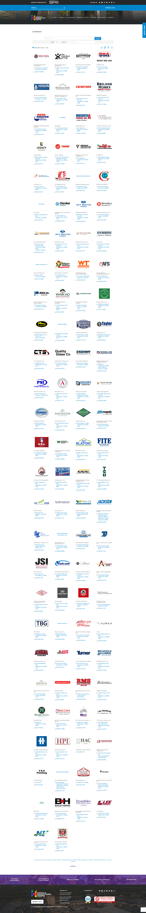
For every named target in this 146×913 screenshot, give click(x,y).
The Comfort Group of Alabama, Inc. (60, 65)
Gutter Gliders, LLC (59, 661)
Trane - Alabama (59, 155)
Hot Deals (64, 859)
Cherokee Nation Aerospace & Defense (62, 213)
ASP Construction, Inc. (39, 273)
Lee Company (100, 811)
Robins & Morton (59, 690)
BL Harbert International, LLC (41, 749)
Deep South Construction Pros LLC (41, 691)
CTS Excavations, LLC (39, 361)
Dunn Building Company (61, 780)
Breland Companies (102, 95)
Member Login (37, 901)
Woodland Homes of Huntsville (60, 302)
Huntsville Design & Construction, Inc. (60, 543)
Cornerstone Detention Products (81, 302)
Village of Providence (102, 690)
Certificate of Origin (65, 903)
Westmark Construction (82, 242)
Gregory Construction (81, 391)
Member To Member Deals (73, 859)
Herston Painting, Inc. (60, 749)
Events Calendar (57, 859)
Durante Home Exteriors (40, 242)
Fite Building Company (102, 450)
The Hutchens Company (61, 842)
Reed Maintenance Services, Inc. (83, 691)
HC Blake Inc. (100, 155)
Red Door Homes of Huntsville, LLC (104, 781)
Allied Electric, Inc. (59, 391)
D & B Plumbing (38, 780)
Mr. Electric (37, 212)
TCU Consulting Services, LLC (104, 480)
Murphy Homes (38, 720)
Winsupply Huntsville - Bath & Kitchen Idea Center (104, 421)
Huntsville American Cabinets (83, 749)
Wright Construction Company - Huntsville (62, 451)
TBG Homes (37, 632)
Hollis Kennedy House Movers (83, 64)
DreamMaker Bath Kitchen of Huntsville (83, 812)
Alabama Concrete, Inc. (40, 661)
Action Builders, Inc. (81, 780)
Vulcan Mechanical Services (62, 571)
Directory (80, 17)
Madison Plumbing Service (82, 184)
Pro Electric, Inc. (38, 184)
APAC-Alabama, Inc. (81, 126)
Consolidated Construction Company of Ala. (82, 480)
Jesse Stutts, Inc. (38, 571)
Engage (61, 17)
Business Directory (39, 859)
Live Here (93, 17)
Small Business (70, 17)
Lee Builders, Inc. (59, 510)
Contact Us (91, 859)
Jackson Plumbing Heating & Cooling (104, 511)
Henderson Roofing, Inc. (82, 332)
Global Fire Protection (102, 184)
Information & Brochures (100, 859)
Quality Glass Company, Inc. (62, 361)
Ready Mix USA (100, 64)
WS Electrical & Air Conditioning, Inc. (101, 602)
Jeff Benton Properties (81, 212)
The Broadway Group (60, 184)
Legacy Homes (37, 155)
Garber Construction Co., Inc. (104, 126)
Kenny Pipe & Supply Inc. (82, 361)
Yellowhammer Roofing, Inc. (41, 332)
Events (86, 17)
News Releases (48, 859)
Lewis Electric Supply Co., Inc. (41, 542)
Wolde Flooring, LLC (81, 510)
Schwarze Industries (39, 421)
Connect (110, 17)
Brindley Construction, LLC (103, 212)
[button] (33, 47)
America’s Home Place (81, 601)
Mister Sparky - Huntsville (61, 273)
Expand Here (102, 17)
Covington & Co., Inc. (60, 480)
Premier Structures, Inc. (40, 391)
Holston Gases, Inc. (80, 421)
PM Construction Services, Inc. (83, 720)
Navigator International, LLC (41, 842)
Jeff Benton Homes (59, 242)
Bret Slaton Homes (80, 450)
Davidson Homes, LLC (60, 421)
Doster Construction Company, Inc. (83, 96)
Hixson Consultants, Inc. (40, 95)
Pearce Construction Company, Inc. (104, 543)
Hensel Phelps (58, 601)
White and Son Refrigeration (41, 480)
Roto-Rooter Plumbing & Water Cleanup (41, 126)
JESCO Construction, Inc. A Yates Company (40, 302)
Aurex (98, 632)
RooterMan (57, 126)
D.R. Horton (99, 242)
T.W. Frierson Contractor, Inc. (104, 720)
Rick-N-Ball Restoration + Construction (40, 65)
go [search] (98, 38)
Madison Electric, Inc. (102, 302)
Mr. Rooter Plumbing (39, 450)
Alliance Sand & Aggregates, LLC (104, 572)
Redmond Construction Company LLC (102, 750)
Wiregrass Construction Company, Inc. (82, 155)
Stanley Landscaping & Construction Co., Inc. (39, 602)
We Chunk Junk (38, 510)
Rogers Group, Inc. (59, 632)
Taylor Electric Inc (101, 332)
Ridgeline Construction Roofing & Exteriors (102, 361)
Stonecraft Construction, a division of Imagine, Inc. (61, 96)
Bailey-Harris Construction (61, 811)
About (55, 17)
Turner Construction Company (83, 661)
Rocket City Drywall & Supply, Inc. (83, 632)
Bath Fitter (36, 811)
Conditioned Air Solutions (82, 542)
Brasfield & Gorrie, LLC (102, 661)
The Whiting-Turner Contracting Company (81, 273)
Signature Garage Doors (103, 391)
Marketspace (84, 859)
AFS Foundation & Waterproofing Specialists (103, 273)
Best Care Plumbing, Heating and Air (62, 721)
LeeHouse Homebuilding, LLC (83, 571)
